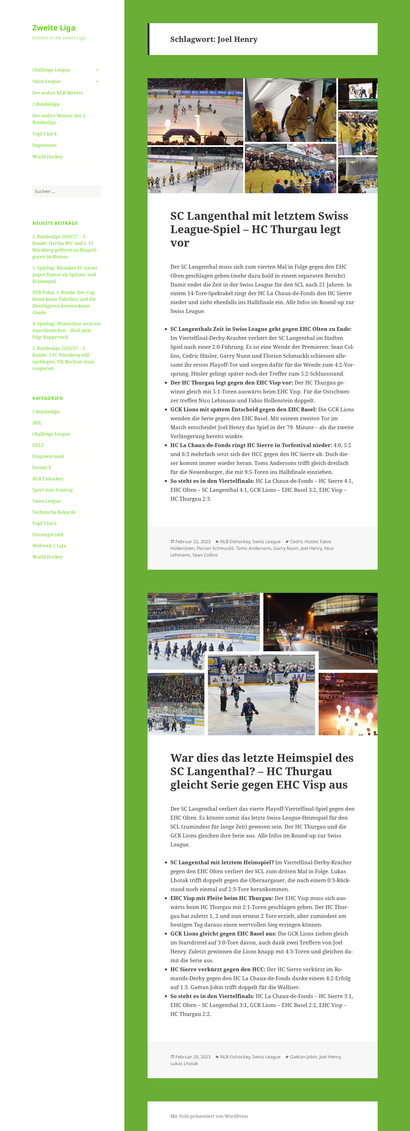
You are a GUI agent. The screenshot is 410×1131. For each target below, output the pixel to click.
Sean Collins (205, 555)
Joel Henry (311, 548)
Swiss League (46, 81)
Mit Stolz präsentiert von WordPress (209, 1116)
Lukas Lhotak (184, 1063)
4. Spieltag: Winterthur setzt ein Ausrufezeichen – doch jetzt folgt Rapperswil (66, 330)
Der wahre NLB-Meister (57, 93)
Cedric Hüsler (304, 541)
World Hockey (47, 157)
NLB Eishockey (48, 479)
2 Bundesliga (45, 104)
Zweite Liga (53, 27)
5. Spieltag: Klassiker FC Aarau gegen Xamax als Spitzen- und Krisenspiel (64, 274)
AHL (37, 423)
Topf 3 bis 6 (44, 134)
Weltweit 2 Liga (49, 546)
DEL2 (38, 445)
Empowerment (48, 456)
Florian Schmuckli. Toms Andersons (234, 548)
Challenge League (51, 70)
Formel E (41, 467)
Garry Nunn (286, 548)
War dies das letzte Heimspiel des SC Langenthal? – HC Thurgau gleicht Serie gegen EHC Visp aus (262, 771)
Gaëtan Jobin (303, 1057)
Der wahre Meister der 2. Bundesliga (59, 119)
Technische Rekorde (54, 512)
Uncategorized (47, 534)
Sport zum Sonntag (52, 490)
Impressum (44, 145)
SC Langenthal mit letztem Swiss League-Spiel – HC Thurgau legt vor (259, 229)
